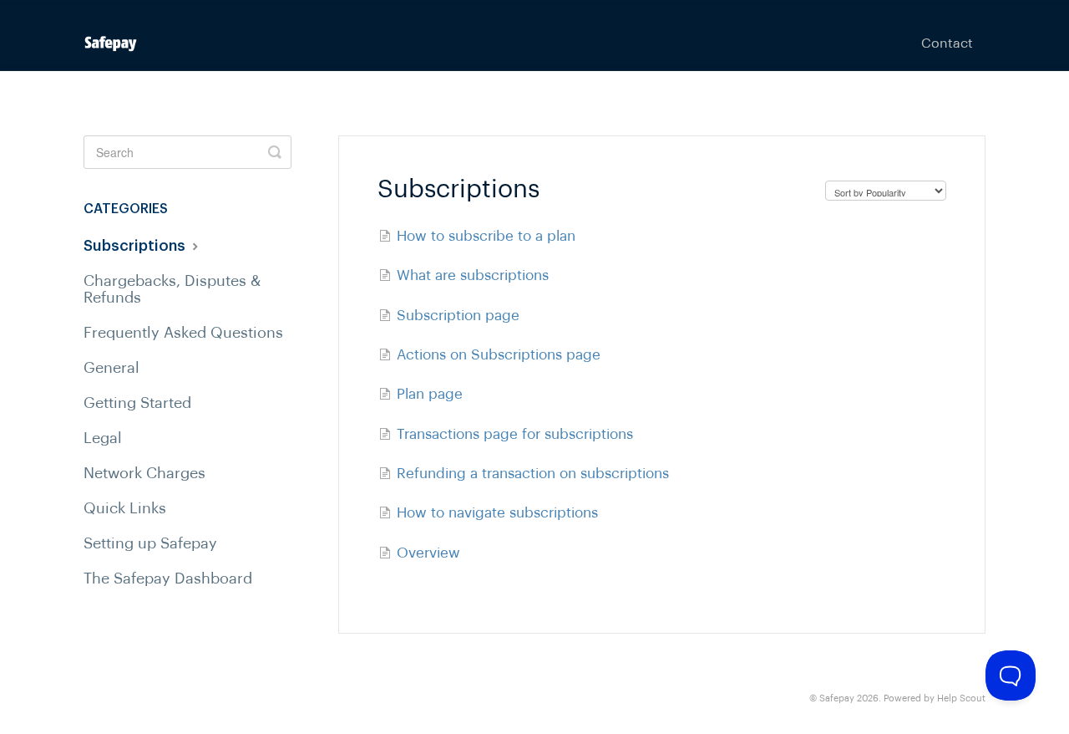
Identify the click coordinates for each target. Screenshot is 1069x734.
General (111, 367)
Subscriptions (136, 245)
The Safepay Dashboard (168, 578)
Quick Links (125, 508)
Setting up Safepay (150, 543)
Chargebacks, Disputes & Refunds (172, 289)
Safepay (836, 698)
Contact (947, 43)
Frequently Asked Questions (183, 332)
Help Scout (961, 698)
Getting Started (137, 402)
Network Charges (144, 473)
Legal (103, 438)
